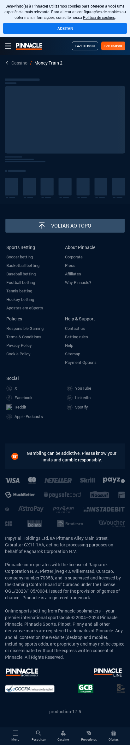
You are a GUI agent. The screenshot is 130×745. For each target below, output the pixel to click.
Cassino (19, 63)
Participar (113, 46)
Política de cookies (99, 17)
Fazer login (85, 46)
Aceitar (65, 28)
